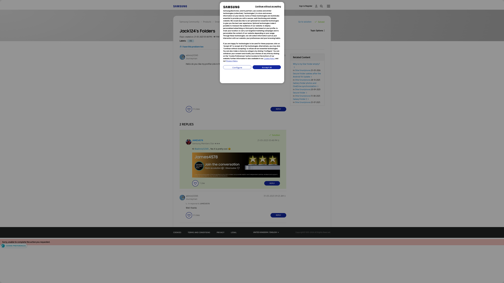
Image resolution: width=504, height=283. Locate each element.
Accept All (267, 68)
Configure (237, 68)
